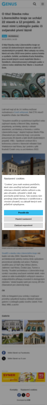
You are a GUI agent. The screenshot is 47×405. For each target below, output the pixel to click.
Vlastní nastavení (23, 219)
